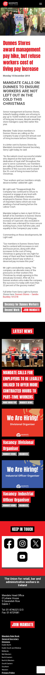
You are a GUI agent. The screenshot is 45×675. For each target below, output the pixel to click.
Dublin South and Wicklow (11, 648)
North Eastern (7, 657)
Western (5, 670)
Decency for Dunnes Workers (22, 304)
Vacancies (23, 454)
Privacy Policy (8, 673)
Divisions (6, 642)
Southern (5, 667)
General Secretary (10, 639)
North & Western (8, 660)
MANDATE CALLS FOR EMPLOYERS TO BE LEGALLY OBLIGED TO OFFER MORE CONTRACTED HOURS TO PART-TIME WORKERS (22, 385)
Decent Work (12, 310)
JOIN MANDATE (31, 310)
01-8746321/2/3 (14, 609)
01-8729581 (13, 612)
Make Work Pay (9, 402)
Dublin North (6, 645)
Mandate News (26, 402)
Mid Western (6, 654)
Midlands (5, 651)
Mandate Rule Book (10, 636)
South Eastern (7, 663)
